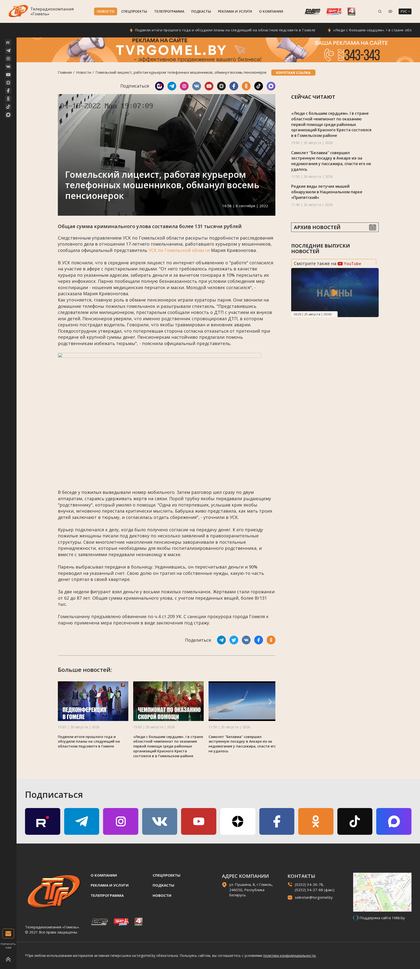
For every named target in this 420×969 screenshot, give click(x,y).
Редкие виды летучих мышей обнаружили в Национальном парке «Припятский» (326, 192)
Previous (327, 314)
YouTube (352, 263)
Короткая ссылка (293, 72)
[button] (270, 702)
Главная (65, 72)
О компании (271, 11)
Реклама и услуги (235, 11)
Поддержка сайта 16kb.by (382, 917)
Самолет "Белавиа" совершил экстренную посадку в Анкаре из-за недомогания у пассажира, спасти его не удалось (242, 744)
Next (331, 314)
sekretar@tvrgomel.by (314, 897)
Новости (105, 11)
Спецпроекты (134, 11)
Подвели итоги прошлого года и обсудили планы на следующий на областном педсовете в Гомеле (198, 30)
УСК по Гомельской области (179, 250)
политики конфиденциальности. (289, 955)
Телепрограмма (169, 11)
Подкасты (201, 11)
